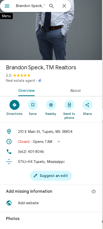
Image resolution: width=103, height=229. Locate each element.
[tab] (25, 90)
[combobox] (30, 6)
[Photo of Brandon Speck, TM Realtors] (51, 30)
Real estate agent (20, 80)
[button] (51, 142)
